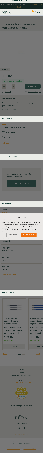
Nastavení (13, 234)
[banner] (6, 12)
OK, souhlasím (28, 234)
